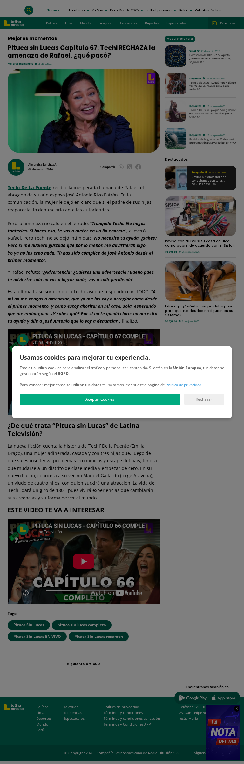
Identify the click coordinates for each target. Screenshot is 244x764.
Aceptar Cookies (99, 399)
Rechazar (204, 399)
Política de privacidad (183, 384)
